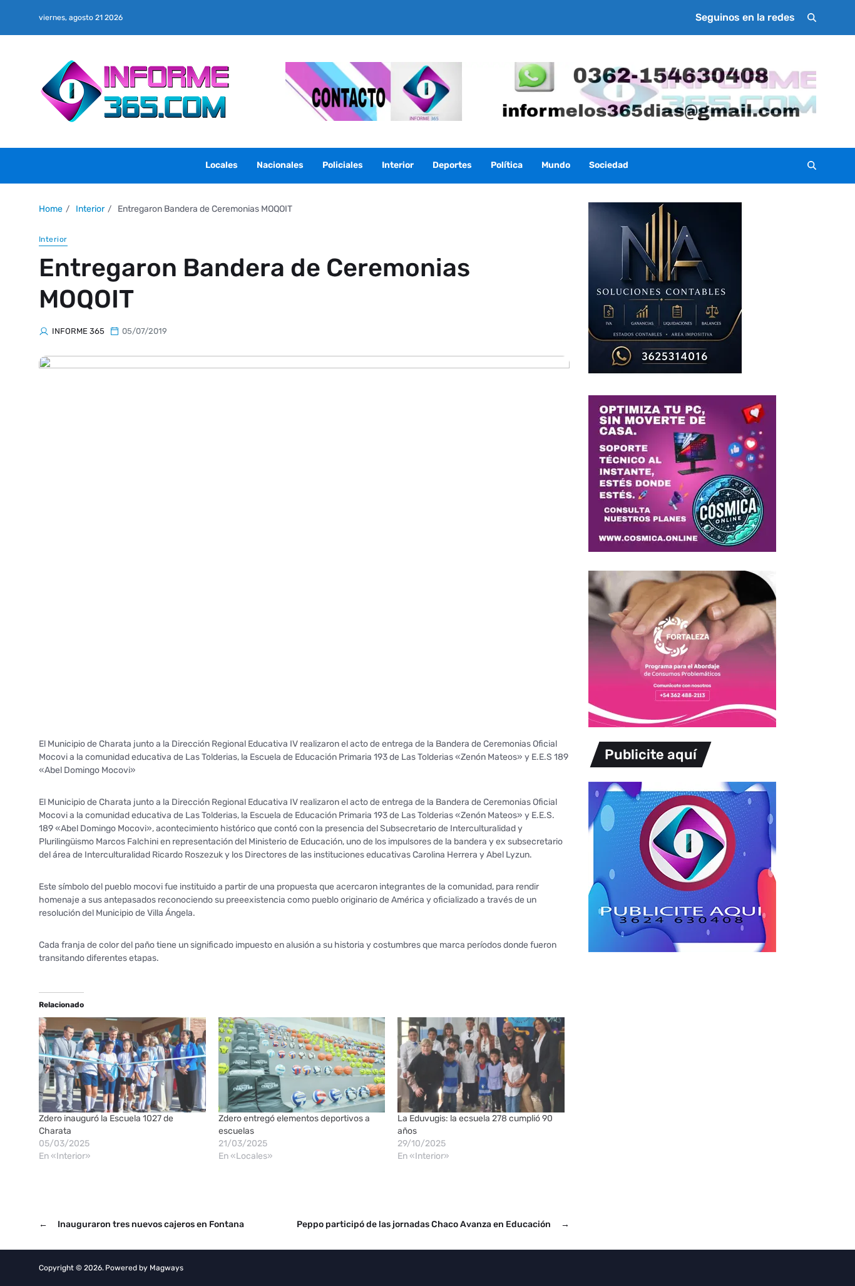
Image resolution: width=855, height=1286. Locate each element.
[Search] (811, 17)
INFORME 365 (78, 331)
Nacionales (280, 165)
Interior (398, 165)
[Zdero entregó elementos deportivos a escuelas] (302, 1064)
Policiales (342, 165)
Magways (166, 1267)
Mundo (555, 165)
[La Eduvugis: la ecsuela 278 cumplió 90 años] (481, 1064)
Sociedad (608, 165)
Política (507, 165)
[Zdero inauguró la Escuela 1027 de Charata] (122, 1064)
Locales (221, 165)
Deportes (452, 165)
